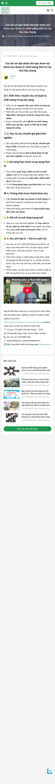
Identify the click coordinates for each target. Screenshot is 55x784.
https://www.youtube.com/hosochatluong (23, 322)
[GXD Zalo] (49, 771)
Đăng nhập (46, 3)
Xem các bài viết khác (27, 429)
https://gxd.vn (45, 344)
